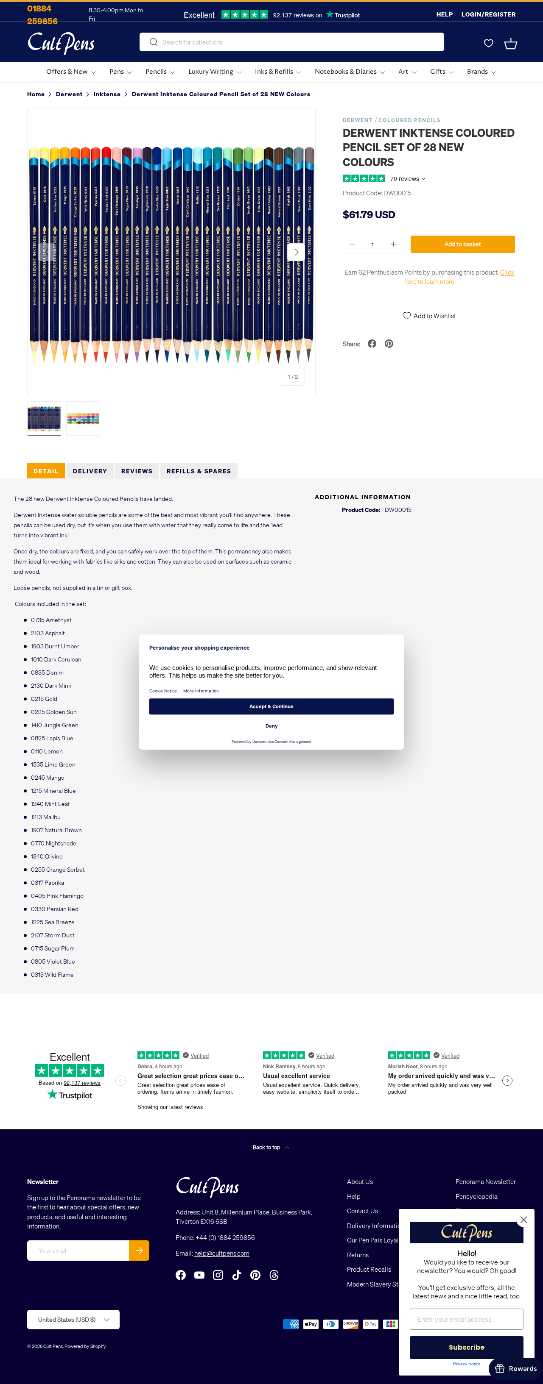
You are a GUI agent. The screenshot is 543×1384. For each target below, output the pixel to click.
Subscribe (466, 1347)
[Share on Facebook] (372, 343)
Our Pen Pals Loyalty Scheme (387, 1240)
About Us (360, 1181)
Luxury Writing (210, 71)
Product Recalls (369, 1269)
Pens (116, 71)
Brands (477, 71)
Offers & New (67, 71)
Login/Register (489, 14)
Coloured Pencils (409, 120)
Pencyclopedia (477, 1196)
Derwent (358, 120)
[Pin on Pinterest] (389, 343)
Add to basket (463, 243)
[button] (510, 43)
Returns (358, 1255)
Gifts (437, 71)
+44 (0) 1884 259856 (225, 1237)
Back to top (267, 1147)
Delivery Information (375, 1225)
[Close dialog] (523, 1219)
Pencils (156, 71)
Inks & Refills (274, 71)
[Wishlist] (488, 43)
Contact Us (362, 1210)
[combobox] (292, 42)
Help (445, 14)
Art (403, 71)
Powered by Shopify (85, 1346)
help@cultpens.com (221, 1253)
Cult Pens (53, 1346)
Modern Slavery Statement (384, 1284)
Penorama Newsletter (486, 1181)
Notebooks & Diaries (346, 71)
